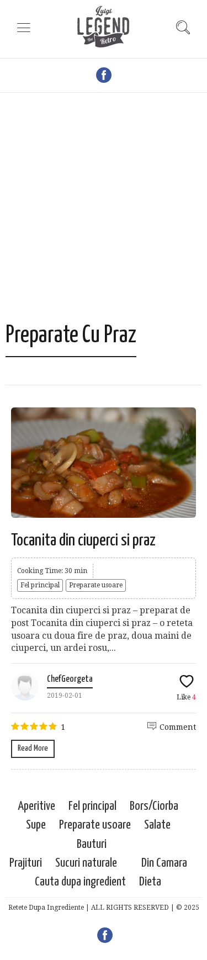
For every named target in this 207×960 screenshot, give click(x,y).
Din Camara (164, 863)
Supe (36, 825)
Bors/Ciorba (154, 806)
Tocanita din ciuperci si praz (83, 540)
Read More (33, 748)
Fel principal (40, 585)
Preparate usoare (96, 585)
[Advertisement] (103, 212)
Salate (157, 825)
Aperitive (36, 806)
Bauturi (92, 844)
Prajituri (25, 863)
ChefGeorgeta (70, 679)
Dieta (150, 882)
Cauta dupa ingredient (80, 882)
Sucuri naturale (86, 863)
